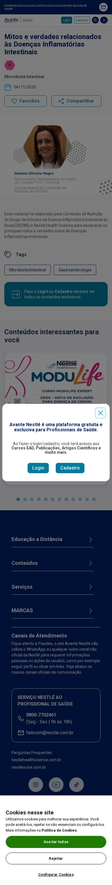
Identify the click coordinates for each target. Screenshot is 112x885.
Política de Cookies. (60, 830)
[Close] (100, 413)
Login (38, 468)
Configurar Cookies (56, 874)
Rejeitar (56, 858)
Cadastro (70, 468)
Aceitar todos (56, 842)
